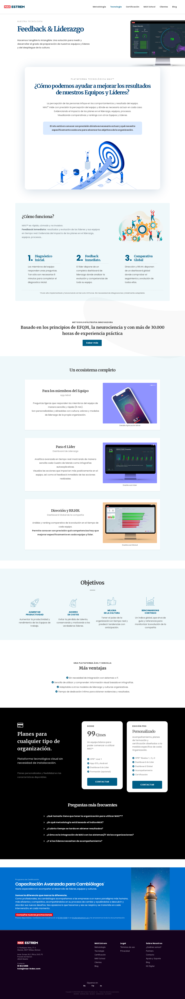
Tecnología (99, 951)
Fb (84, 986)
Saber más (92, 342)
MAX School (100, 958)
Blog (96, 966)
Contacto (150, 954)
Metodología (100, 947)
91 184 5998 (62, 918)
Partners (149, 951)
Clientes (98, 962)
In (101, 986)
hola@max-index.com (28, 968)
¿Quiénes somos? (153, 947)
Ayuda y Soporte (153, 958)
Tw (92, 986)
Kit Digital (150, 966)
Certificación (100, 954)
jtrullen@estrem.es (80, 918)
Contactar (102, 781)
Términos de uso (127, 947)
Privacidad (125, 951)
